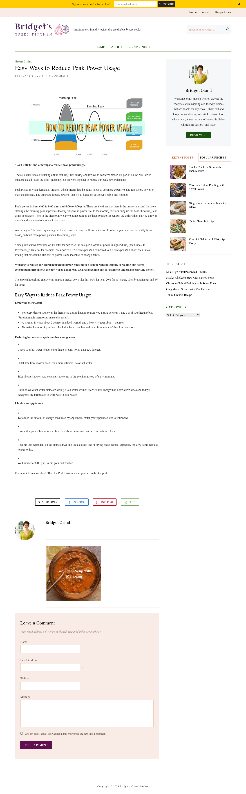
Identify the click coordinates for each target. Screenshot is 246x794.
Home (193, 12)
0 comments (59, 75)
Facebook (79, 502)
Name (23, 642)
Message (25, 696)
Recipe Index (223, 12)
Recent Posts (182, 157)
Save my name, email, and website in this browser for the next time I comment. (65, 733)
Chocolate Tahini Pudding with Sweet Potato (206, 187)
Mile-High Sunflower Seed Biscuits (186, 272)
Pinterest (106, 502)
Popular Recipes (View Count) (215, 157)
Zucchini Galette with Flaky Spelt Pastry (208, 241)
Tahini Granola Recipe (202, 221)
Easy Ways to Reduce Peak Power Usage (67, 67)
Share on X (49, 502)
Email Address (28, 660)
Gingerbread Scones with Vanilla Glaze (208, 205)
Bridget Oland (58, 522)
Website (24, 678)
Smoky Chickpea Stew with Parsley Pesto (205, 169)
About (206, 12)
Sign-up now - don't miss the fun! (91, 4)
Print (132, 502)
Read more (198, 135)
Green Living (23, 61)
